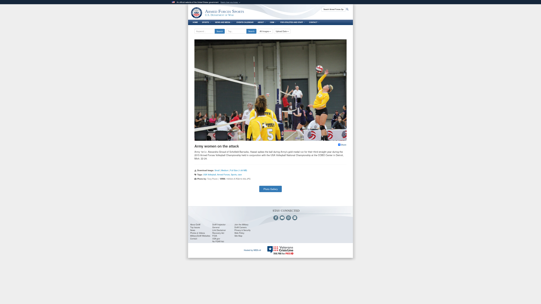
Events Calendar (245, 22)
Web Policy (239, 233)
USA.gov (216, 238)
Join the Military (241, 224)
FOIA (214, 235)
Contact (313, 22)
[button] (230, 2)
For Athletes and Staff (291, 22)
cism (240, 174)
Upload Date (281, 31)
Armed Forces (223, 174)
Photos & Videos (197, 233)
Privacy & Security (242, 230)
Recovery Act (218, 233)
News (192, 230)
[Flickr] (294, 217)
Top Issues (195, 227)
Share (343, 145)
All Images (265, 31)
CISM (272, 22)
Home (195, 22)
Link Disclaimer (219, 230)
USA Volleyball (209, 174)
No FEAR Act (218, 241)
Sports (205, 22)
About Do (194, 224)
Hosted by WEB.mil (252, 250)
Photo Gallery (270, 189)
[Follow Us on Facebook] (275, 217)
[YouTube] (282, 217)
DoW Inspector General (219, 226)
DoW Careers (240, 227)
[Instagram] (288, 217)
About (261, 22)
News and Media (222, 22)
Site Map (238, 235)
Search (220, 31)
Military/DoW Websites (200, 235)
